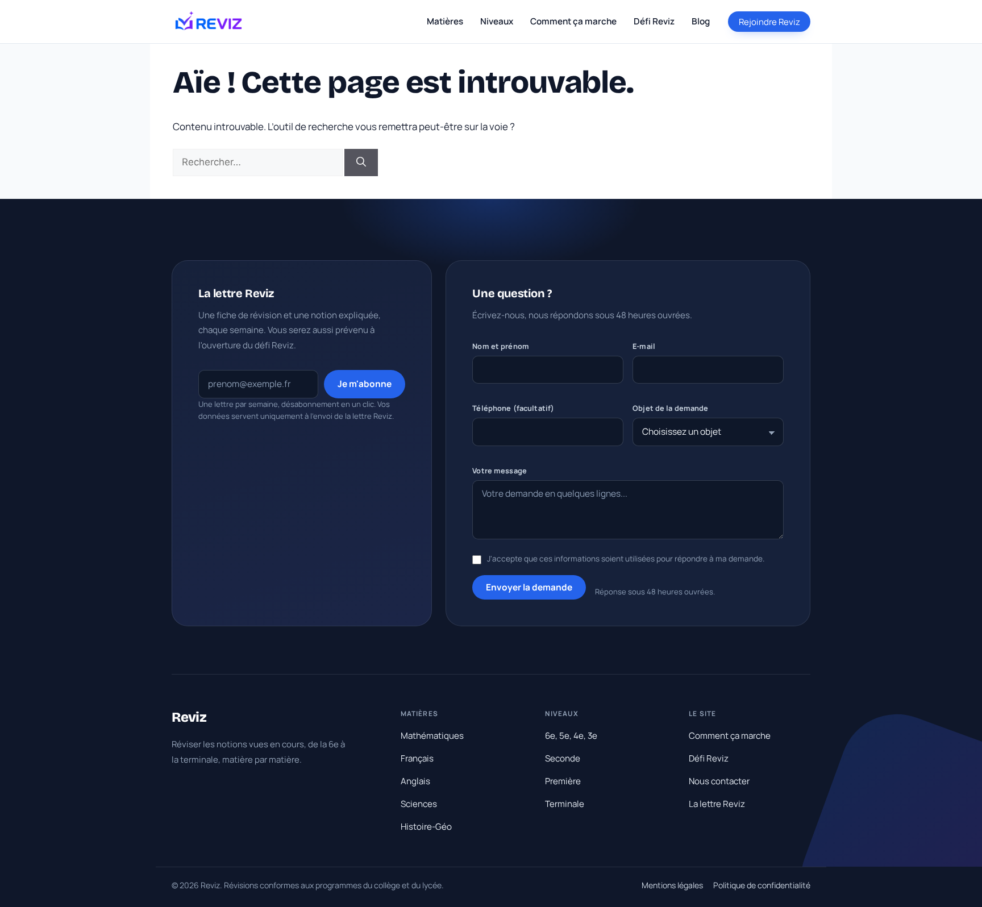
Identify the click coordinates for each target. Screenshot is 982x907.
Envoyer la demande (529, 587)
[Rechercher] (361, 162)
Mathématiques (432, 736)
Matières (445, 21)
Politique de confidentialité (761, 885)
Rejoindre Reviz (769, 22)
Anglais (415, 781)
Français (417, 758)
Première (563, 781)
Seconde (562, 758)
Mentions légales (672, 885)
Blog (701, 21)
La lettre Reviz (717, 804)
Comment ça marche (573, 21)
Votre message (499, 470)
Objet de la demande (670, 408)
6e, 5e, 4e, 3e (571, 736)
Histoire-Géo (426, 827)
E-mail (644, 346)
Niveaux (496, 21)
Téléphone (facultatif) (513, 408)
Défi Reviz (654, 21)
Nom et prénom (500, 346)
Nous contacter (719, 781)
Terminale (564, 804)
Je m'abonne (365, 383)
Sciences (419, 804)
